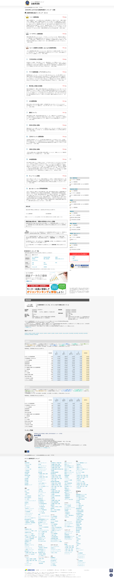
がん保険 (26, 481)
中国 (87, 476)
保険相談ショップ (28, 484)
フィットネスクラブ (55, 546)
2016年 (56, 333)
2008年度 (36, 334)
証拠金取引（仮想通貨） (31, 522)
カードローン (27, 506)
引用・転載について (63, 570)
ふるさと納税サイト (42, 483)
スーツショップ (54, 562)
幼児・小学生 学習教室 (55, 509)
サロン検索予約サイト (69, 526)
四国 (78, 478)
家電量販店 (53, 557)
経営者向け (67, 512)
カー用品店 (53, 564)
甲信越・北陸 (58, 476)
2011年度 (85, 333)
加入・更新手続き (35, 257)
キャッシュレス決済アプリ (30, 517)
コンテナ (41, 487)
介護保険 (78, 525)
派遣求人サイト (68, 484)
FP (52, 524)
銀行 (26, 494)
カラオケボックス (68, 552)
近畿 (33, 537)
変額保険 (78, 530)
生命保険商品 (79, 513)
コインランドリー (42, 470)
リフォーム (27, 546)
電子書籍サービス (42, 522)
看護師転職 (67, 475)
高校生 (53, 506)
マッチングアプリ (68, 539)
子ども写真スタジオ (42, 520)
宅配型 (40, 489)
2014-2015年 (65, 333)
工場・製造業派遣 (68, 483)
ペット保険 (27, 476)
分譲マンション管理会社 (30, 535)
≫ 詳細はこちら (28, 327)
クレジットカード (28, 510)
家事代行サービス (42, 467)
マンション (28, 530)
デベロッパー (28, 565)
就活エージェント (68, 462)
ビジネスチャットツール (70, 507)
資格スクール (53, 532)
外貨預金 (26, 502)
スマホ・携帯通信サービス (81, 462)
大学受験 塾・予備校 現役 (56, 462)
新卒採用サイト (68, 491)
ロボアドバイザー (28, 524)
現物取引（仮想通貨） (30, 521)
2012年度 (81, 333)
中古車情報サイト (42, 500)
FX (25, 505)
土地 (36, 530)
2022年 (37, 333)
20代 (33, 262)
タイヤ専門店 (53, 565)
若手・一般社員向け (69, 515)
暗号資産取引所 (28, 519)
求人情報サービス (68, 486)
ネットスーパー (41, 478)
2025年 (26, 333)
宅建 (52, 525)
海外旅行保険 (27, 475)
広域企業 (79, 480)
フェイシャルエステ (69, 523)
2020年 (45, 333)
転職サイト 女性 (68, 470)
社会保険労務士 (58, 527)
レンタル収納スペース (43, 486)
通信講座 (52, 522)
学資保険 (26, 483)
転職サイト (67, 469)
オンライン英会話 (54, 521)
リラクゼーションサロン (56, 549)
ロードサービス (35, 260)
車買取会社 (40, 498)
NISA (26, 491)
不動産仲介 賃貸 (28, 540)
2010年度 (27, 334)
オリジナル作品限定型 (43, 527)
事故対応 (33, 258)
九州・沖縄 (54, 480)
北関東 (31, 558)
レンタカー (40, 494)
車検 (73, 258)
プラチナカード (81, 557)
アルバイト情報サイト (69, 467)
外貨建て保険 (79, 524)
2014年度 (71, 333)
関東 (73, 546)
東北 (28, 558)
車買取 (74, 256)
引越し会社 (40, 491)
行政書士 (53, 528)
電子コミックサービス (43, 523)
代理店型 (45, 266)
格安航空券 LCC (41, 552)
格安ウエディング (68, 533)
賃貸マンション (28, 543)
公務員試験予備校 (54, 538)
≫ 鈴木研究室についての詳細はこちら (42, 447)
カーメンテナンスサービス (43, 516)
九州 (36, 537)
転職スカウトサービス (69, 472)
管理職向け (67, 513)
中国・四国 (34, 560)
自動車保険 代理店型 (80, 496)
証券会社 (27, 492)
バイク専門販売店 (43, 509)
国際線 (44, 553)
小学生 (60, 506)
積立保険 (78, 532)
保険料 (56, 257)
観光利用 (41, 563)
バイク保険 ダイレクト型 (81, 497)
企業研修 (66, 510)
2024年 (30, 333)
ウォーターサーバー (42, 462)
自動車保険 (27, 462)
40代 (56, 262)
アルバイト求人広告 (69, 499)
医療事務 (55, 524)
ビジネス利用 (42, 561)
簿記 (55, 525)
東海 (30, 537)
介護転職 (66, 476)
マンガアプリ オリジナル (43, 530)
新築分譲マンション (29, 551)
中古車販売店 (75, 260)
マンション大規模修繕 (29, 538)
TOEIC (53, 527)
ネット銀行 (27, 499)
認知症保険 (78, 522)
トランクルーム (41, 484)
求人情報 (70, 570)
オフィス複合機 (41, 536)
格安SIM (78, 464)
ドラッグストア (54, 559)
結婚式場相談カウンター (70, 536)
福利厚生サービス (42, 538)
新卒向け (67, 516)
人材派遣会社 (67, 498)
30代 (44, 262)
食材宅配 (40, 472)
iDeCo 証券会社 (28, 497)
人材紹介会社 (67, 495)
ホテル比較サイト (42, 550)
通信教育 (52, 505)
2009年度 (31, 334)
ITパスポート (58, 530)
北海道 (53, 475)
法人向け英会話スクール (56, 539)
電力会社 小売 (41, 539)
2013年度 (76, 333)
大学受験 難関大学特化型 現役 (57, 469)
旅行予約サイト (41, 546)
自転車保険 (27, 472)
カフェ (39, 517)
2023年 (33, 333)
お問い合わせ (57, 570)
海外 (43, 558)
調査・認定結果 (46, 258)
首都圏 (27, 537)
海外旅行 (46, 547)
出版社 (40, 528)
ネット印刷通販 (68, 505)
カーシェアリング (42, 492)
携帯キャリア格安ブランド (82, 469)
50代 (33, 264)
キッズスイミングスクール (56, 551)
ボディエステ (67, 525)
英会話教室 (53, 519)
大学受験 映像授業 (54, 472)
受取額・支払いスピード (59, 258)
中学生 (56, 506)
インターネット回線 (80, 481)
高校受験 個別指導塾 (55, 481)
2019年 (49, 333)
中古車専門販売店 (43, 503)
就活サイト (67, 464)
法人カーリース (68, 504)
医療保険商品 (79, 508)
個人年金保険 (79, 528)
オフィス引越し (41, 533)
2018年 (52, 333)
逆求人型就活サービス (69, 465)
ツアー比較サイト (42, 555)
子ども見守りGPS (42, 541)
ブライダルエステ (68, 521)
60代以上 (45, 264)
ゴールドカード (29, 514)
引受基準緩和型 (80, 511)
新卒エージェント (68, 493)
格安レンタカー (41, 495)
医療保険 (26, 480)
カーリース (40, 497)
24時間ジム (53, 548)
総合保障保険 (79, 527)
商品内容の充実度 (47, 257)
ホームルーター (79, 470)
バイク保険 (27, 467)
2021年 (41, 333)
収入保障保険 (79, 516)
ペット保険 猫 (79, 506)
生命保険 (26, 478)
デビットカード (28, 516)
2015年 (60, 333)
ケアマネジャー (59, 528)
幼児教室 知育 (53, 511)
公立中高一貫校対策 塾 (55, 495)
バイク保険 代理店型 (80, 499)
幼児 (52, 517)
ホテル (39, 560)
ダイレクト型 (34, 266)
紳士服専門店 (53, 560)
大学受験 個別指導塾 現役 (56, 465)
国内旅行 (41, 547)
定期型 (82, 510)
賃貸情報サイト (28, 541)
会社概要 (37, 570)
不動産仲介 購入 (28, 532)
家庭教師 (52, 508)
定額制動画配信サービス (43, 519)
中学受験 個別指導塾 (55, 492)
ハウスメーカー (29, 563)
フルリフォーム (29, 548)
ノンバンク (31, 508)
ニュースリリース (43, 570)
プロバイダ (78, 473)
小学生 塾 (53, 498)
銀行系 (27, 508)
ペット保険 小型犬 (80, 505)
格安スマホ (79, 465)
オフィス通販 (41, 534)
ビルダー (27, 557)
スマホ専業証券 (28, 496)
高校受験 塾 (53, 473)
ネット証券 (27, 489)
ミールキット (41, 475)
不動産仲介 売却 (28, 529)
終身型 (78, 510)
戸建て (32, 530)
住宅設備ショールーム (29, 544)
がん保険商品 (79, 517)
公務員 (53, 530)
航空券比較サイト (42, 549)
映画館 (66, 544)
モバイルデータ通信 (80, 472)
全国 (72, 550)
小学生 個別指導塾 (54, 502)
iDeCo (77, 542)
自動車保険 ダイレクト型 (81, 494)
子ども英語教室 (54, 516)
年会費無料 (28, 511)
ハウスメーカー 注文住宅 (29, 554)
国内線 (40, 553)
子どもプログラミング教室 (56, 541)
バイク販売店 (41, 508)
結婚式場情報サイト (69, 537)
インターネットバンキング (30, 500)
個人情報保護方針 (50, 570)
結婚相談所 (67, 534)
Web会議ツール (68, 509)
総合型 (40, 525)
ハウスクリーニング (42, 469)
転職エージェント (68, 473)
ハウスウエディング (69, 531)
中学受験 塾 (53, 489)
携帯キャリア (79, 467)
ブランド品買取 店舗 (42, 531)
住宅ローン (27, 503)
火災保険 (26, 473)
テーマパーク (67, 553)
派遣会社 (66, 481)
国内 (40, 558)
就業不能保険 (79, 521)
